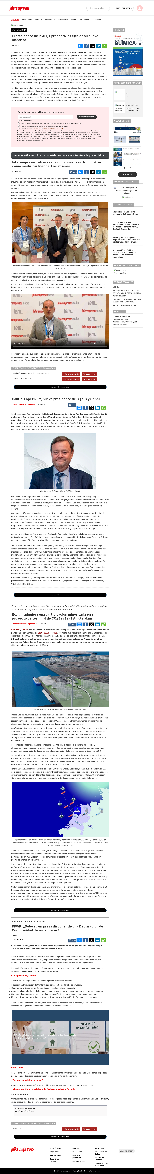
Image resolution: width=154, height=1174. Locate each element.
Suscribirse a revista (55, 1160)
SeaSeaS (15, 630)
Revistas (97, 20)
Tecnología (63, 20)
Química (15, 20)
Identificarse (55, 1148)
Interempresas (70, 274)
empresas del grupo (81, 134)
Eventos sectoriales (120, 325)
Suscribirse (127, 174)
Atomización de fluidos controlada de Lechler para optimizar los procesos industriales (124, 253)
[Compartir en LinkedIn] (98, 46)
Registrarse (55, 1152)
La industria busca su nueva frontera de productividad (74, 155)
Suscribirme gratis (86, 117)
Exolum (25, 630)
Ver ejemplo (58, 112)
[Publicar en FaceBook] (86, 46)
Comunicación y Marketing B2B (125, 322)
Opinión (38, 20)
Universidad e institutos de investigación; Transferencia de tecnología (127, 293)
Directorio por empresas (124, 305)
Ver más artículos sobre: (27, 155)
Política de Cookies (99, 1159)
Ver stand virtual (89, 374)
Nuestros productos (76, 1156)
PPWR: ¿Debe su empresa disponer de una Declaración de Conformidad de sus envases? (126, 239)
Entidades (84, 20)
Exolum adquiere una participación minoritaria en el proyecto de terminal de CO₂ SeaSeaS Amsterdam (126, 225)
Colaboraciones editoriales (101, 1164)
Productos (50, 20)
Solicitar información (71, 374)
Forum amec (19, 179)
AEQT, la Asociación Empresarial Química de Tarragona (60, 52)
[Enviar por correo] (80, 46)
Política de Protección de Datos (54, 129)
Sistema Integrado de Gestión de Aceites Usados (67, 414)
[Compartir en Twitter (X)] (92, 46)
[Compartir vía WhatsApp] (104, 46)
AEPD (90, 138)
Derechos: (25, 136)
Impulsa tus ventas (120, 319)
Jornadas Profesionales (122, 316)
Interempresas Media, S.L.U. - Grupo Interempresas (80, 1171)
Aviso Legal (38, 129)
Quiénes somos (78, 1161)
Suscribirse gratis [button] (123, 8)
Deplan (16, 936)
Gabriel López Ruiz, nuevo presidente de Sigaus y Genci (125, 213)
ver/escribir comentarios (60, 387)
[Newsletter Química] (131, 145)
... (127, 96)
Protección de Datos (101, 1153)
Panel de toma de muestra (133, 109)
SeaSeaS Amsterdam (47, 633)
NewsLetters (55, 1155)
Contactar (76, 1148)
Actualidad (27, 20)
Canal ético (77, 1152)
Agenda (74, 20)
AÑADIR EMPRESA (126, 1151)
